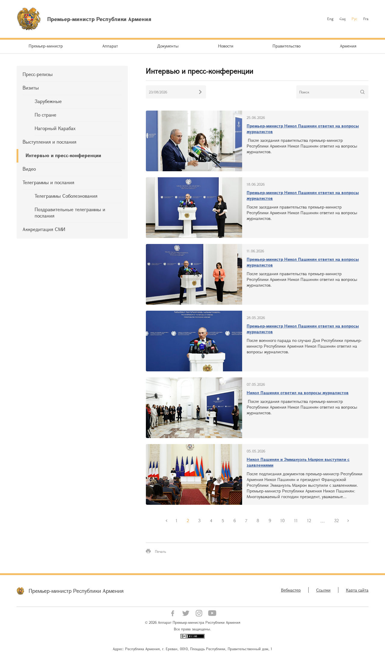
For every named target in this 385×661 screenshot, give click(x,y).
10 (282, 520)
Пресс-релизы (38, 74)
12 (309, 520)
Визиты (31, 87)
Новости (225, 46)
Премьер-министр (46, 46)
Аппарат (110, 46)
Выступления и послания (49, 142)
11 (296, 520)
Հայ (342, 18)
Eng (330, 18)
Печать (160, 551)
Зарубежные (48, 101)
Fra (365, 18)
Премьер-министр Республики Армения (76, 590)
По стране (45, 114)
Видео (29, 169)
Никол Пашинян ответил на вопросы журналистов (298, 392)
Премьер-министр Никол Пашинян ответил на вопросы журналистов (303, 128)
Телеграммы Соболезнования (66, 196)
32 (336, 520)
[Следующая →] (348, 521)
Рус (354, 18)
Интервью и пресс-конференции (63, 155)
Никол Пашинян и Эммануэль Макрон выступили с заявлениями (298, 462)
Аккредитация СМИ (44, 229)
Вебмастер (291, 590)
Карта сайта (357, 590)
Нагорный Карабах (55, 128)
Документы (168, 46)
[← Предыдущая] (166, 521)
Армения (348, 46)
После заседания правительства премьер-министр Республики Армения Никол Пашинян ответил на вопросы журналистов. (302, 145)
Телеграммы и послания (48, 182)
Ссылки (323, 590)
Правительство (286, 46)
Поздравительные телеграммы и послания (70, 212)
